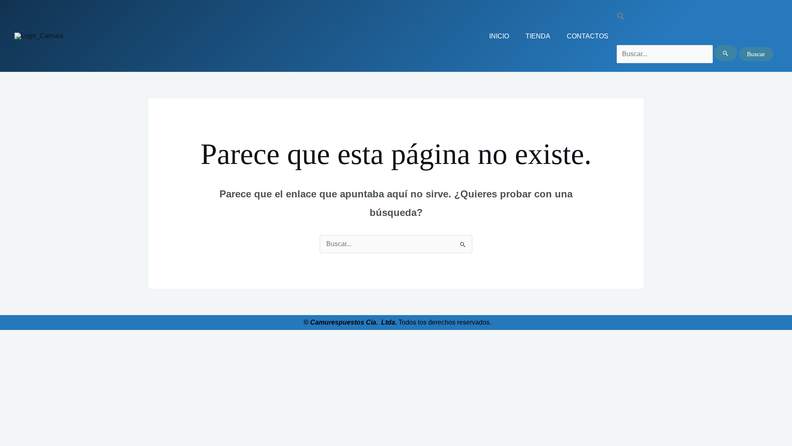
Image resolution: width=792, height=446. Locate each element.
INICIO (499, 36)
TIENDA (538, 36)
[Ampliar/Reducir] (8, 338)
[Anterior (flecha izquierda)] (8, 350)
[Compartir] (44, 338)
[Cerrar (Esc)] (62, 338)
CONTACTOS (587, 36)
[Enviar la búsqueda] (725, 53)
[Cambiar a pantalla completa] (26, 338)
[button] (695, 18)
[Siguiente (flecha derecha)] (26, 350)
